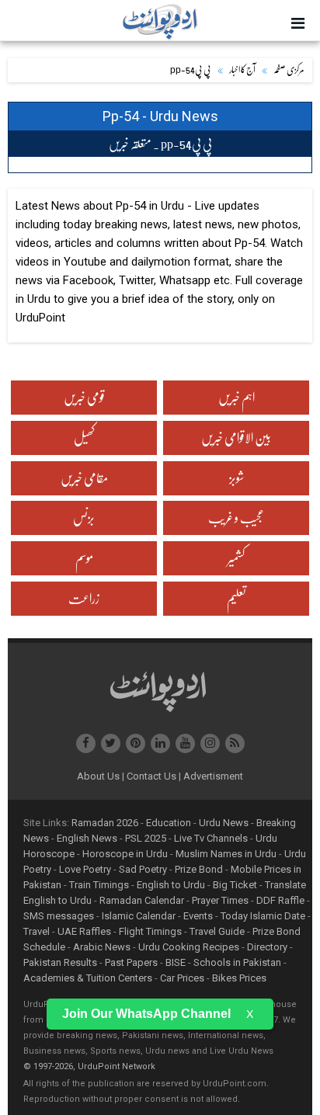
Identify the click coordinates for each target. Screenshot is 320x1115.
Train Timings (99, 885)
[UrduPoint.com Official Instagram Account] (210, 743)
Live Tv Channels (211, 838)
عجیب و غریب (236, 517)
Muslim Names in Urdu (226, 854)
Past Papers (131, 962)
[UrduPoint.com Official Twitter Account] (110, 743)
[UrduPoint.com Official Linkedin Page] (160, 743)
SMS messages (58, 916)
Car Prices (182, 978)
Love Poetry (85, 869)
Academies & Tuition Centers (87, 978)
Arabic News (101, 947)
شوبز (236, 478)
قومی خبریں (84, 397)
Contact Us (154, 776)
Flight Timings (150, 931)
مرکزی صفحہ (288, 70)
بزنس (84, 517)
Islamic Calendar (139, 916)
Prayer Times (220, 900)
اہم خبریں (236, 397)
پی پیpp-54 (190, 70)
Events (198, 916)
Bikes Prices (239, 978)
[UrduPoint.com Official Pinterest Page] (135, 743)
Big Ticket (235, 885)
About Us (100, 776)
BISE (175, 962)
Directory (267, 947)
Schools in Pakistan (237, 962)
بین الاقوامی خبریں (236, 437)
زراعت (83, 598)
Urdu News (224, 822)
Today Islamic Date (263, 916)
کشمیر (236, 558)
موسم (84, 558)
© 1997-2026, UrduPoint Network (89, 1066)
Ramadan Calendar (141, 900)
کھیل (84, 437)
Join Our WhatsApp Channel (146, 1013)
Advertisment (213, 776)
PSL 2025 (145, 838)
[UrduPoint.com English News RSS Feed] (235, 743)
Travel (36, 931)
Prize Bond (199, 869)
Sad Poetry (143, 869)
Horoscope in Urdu (125, 854)
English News (87, 838)
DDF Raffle (280, 900)
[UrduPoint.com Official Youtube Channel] (185, 743)
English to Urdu (171, 885)
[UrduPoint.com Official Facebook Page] (86, 743)
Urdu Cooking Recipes (188, 947)
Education (168, 822)
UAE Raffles (84, 931)
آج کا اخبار (242, 70)
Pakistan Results (60, 962)
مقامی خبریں (84, 478)
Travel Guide (217, 931)
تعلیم (236, 598)
